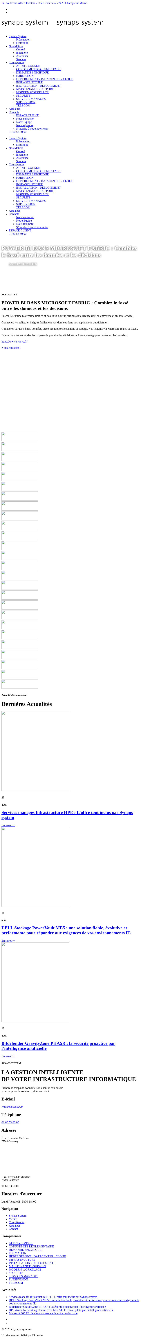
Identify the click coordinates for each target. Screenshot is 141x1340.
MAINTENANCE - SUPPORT (35, 89)
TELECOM (23, 105)
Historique (22, 42)
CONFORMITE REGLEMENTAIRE (38, 69)
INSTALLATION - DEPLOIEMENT (38, 85)
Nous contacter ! (11, 347)
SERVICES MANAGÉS (31, 98)
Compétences (16, 62)
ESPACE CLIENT (27, 115)
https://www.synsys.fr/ (14, 341)
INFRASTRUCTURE (29, 82)
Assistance (22, 56)
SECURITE (23, 95)
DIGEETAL (50, 1335)
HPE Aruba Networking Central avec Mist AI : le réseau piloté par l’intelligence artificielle (61, 1310)
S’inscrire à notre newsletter (32, 128)
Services (21, 59)
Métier (12, 1219)
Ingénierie (22, 52)
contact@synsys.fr (12, 1106)
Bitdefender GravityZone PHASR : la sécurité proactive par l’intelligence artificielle (57, 1306)
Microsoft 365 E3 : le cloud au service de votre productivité (43, 1313)
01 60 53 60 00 (17, 131)
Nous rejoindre (24, 125)
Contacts (14, 112)
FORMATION (25, 75)
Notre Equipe (24, 122)
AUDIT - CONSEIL (28, 65)
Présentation (23, 39)
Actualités (14, 108)
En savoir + (8, 825)
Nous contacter (25, 118)
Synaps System (17, 36)
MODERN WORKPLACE (32, 92)
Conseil (20, 49)
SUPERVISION (25, 102)
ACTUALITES (27, 264)
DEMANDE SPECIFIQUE (32, 72)
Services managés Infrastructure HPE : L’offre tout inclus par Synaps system (53, 1296)
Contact (13, 1228)
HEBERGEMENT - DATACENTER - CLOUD (44, 79)
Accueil (13, 264)
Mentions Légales (42, 1329)
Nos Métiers (16, 46)
